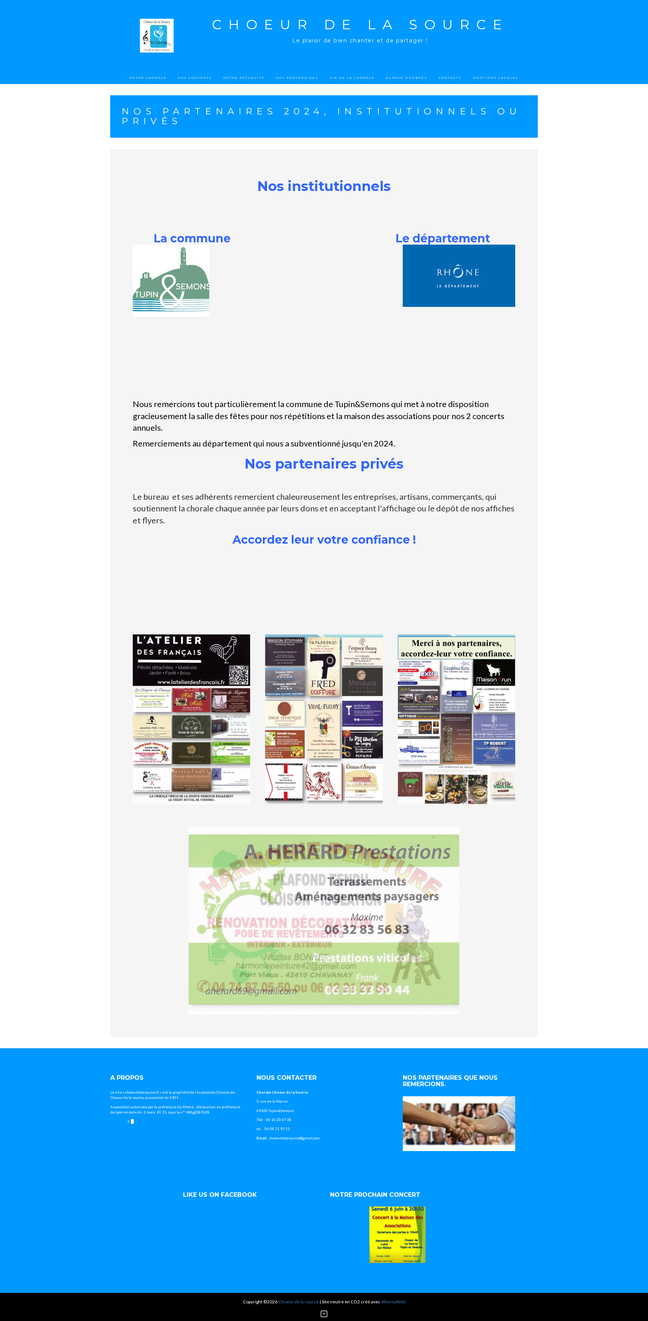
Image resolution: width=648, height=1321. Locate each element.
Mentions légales (496, 78)
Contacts (450, 78)
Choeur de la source (360, 24)
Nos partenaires (297, 78)
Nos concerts (195, 78)
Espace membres (407, 78)
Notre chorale (147, 78)
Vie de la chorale (352, 78)
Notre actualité (243, 78)
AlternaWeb (393, 1301)
